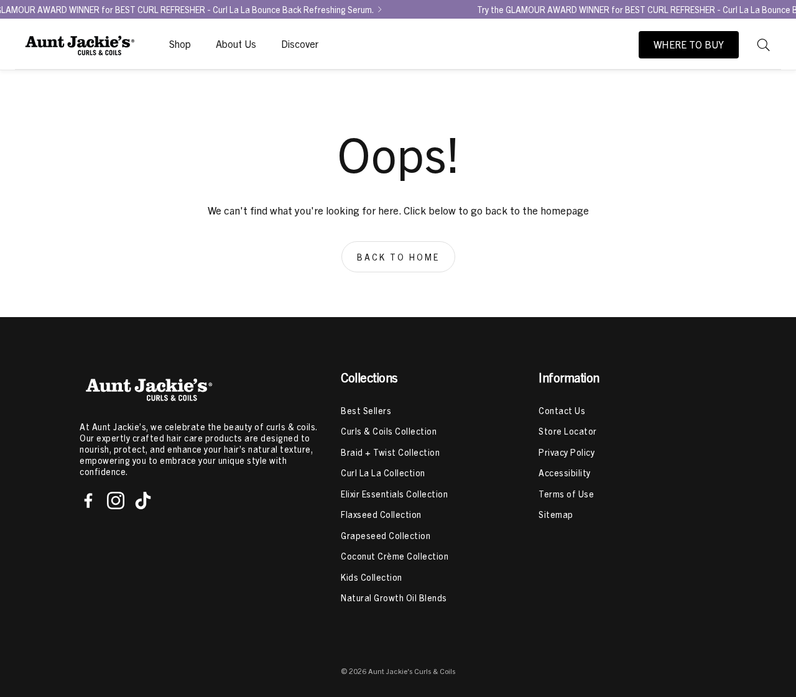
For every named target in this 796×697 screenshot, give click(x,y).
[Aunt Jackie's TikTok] (143, 500)
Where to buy (689, 45)
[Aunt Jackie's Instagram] (115, 500)
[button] (763, 44)
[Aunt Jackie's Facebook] (88, 500)
